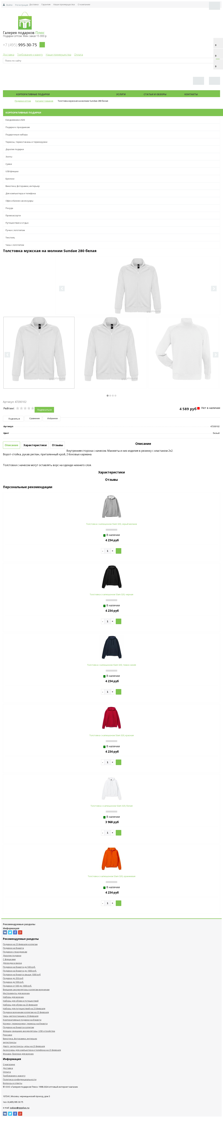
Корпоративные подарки (33, 94)
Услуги (121, 94)
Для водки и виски (12, 963)
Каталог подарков (83, 94)
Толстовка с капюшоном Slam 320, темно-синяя (111, 664)
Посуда (9, 208)
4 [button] (115, 396)
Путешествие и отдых (17, 222)
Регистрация (21, 4)
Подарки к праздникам (18, 127)
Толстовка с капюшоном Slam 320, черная (111, 594)
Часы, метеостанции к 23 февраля (20, 1016)
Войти (9, 4)
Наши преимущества (64, 4)
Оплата (78, 54)
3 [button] (113, 396)
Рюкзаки (7, 1034)
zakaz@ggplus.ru (19, 1107)
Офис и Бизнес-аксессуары (19, 200)
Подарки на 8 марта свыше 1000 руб (22, 974)
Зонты (9, 156)
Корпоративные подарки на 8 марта (22, 1019)
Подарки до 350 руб (13, 978)
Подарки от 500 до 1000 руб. (17, 985)
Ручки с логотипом (15, 230)
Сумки (9, 163)
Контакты (191, 94)
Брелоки (10, 178)
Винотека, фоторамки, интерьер (23, 186)
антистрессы (9, 1042)
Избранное (52, 418)
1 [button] (108, 396)
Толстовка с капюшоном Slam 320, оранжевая (111, 876)
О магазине (9, 1064)
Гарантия (45, 4)
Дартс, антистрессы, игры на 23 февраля (24, 1046)
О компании (84, 4)
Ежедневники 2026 (15, 119)
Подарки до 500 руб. (13, 982)
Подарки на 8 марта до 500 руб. (19, 966)
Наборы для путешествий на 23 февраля (24, 1008)
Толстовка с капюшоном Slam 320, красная (111, 735)
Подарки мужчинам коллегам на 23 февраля (26, 1012)
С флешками (9, 959)
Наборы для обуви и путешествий (21, 1000)
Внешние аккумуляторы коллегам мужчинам (26, 989)
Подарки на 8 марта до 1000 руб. (20, 970)
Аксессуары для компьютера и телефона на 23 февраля (32, 1050)
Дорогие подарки (15, 149)
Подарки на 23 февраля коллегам (20, 944)
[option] (138, 299)
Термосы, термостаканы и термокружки (26, 141)
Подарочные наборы (17, 134)
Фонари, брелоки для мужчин (18, 1053)
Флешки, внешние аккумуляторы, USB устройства (29, 1031)
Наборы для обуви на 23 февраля (20, 1004)
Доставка (34, 4)
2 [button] (110, 396)
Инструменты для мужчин (16, 993)
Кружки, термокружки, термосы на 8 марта (25, 1023)
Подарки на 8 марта (13, 948)
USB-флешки (12, 171)
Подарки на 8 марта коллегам (18, 1027)
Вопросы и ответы (12, 1083)
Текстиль (10, 237)
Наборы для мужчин (13, 997)
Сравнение (34, 418)
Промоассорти (13, 215)
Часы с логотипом (15, 244)
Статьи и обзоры (155, 94)
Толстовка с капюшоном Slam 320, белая (112, 805)
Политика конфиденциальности (19, 1079)
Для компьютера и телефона (21, 193)
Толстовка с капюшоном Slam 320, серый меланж (111, 523)
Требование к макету (30, 54)
